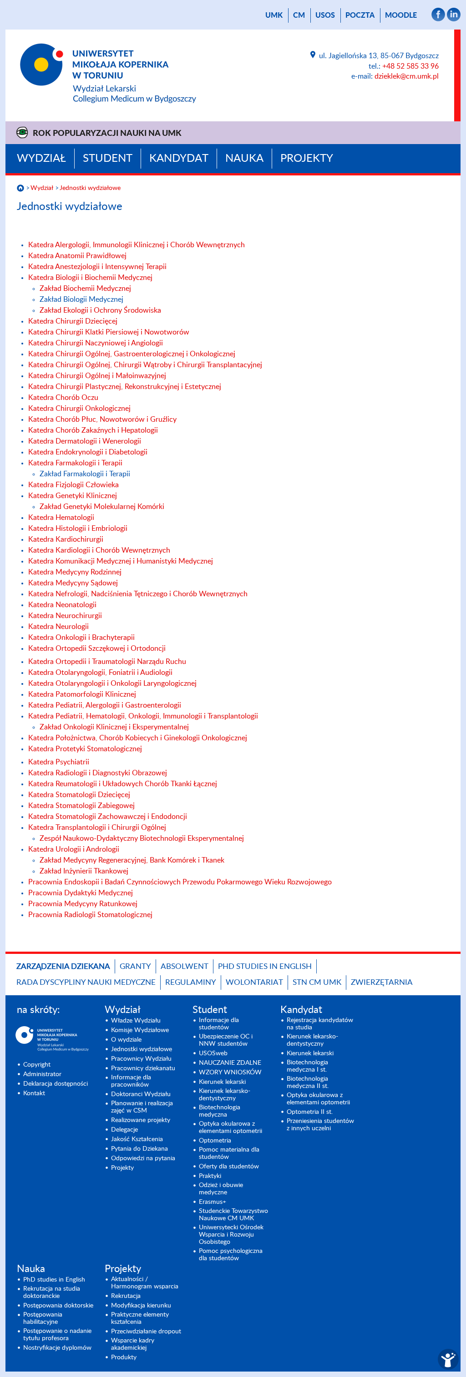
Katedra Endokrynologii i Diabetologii (87, 452)
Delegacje (124, 1130)
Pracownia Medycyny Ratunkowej (82, 904)
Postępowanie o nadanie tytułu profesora (57, 1335)
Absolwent (184, 966)
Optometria (215, 1141)
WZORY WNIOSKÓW (230, 1072)
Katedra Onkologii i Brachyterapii (81, 637)
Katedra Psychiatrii (58, 762)
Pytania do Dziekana (139, 1149)
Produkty (124, 1357)
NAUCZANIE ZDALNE (230, 1063)
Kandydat (178, 158)
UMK (274, 15)
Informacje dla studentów (219, 1024)
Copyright (37, 1065)
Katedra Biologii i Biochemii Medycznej (90, 277)
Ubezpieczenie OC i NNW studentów (226, 1040)
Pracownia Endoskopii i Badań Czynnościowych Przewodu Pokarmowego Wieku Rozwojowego (180, 882)
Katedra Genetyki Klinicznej (72, 495)
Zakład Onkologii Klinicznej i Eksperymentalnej (114, 727)
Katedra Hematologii (61, 517)
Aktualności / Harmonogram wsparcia (144, 1283)
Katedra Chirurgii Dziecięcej (72, 321)
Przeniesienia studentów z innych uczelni (320, 1125)
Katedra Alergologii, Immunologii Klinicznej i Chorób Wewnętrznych (136, 245)
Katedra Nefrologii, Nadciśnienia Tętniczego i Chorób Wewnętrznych (138, 594)
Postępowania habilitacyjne (42, 1318)
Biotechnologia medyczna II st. (308, 1082)
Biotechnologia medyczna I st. (307, 1066)
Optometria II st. (310, 1112)
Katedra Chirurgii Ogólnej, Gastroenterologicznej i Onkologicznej (131, 354)
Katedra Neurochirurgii (65, 615)
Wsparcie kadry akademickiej (132, 1344)
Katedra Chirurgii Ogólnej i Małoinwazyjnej (97, 375)
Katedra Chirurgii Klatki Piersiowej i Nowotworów (108, 332)
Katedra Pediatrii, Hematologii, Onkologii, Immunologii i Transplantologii (143, 716)
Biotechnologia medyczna (219, 1111)
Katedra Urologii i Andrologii (73, 849)
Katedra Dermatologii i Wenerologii (84, 441)
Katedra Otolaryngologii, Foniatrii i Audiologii (100, 672)
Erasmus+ (212, 1202)
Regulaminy (190, 982)
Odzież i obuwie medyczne (221, 1189)
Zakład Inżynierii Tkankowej (84, 871)
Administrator (42, 1074)
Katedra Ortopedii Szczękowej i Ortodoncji (97, 648)
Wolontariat (254, 982)
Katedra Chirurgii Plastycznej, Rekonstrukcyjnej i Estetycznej (124, 386)
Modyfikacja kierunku (141, 1305)
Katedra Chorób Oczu (63, 397)
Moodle (401, 15)
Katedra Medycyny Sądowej (73, 583)
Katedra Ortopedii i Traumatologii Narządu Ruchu (107, 661)
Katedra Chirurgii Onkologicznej (79, 408)
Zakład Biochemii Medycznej (85, 288)
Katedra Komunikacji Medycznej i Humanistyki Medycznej (120, 561)
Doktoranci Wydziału (141, 1094)
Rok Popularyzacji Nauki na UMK (107, 134)
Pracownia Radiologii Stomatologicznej (90, 914)
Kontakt (34, 1093)
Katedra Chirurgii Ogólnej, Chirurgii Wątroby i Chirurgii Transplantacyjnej (146, 365)
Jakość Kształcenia (137, 1139)
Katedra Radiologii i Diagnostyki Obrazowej (97, 773)
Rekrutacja (126, 1296)
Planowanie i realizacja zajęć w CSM (142, 1107)
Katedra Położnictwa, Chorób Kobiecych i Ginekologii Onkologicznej (137, 738)
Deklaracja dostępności (55, 1084)
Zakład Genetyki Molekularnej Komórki (102, 506)
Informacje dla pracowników (131, 1081)
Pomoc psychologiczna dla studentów (231, 1255)
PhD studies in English (265, 966)
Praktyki (210, 1176)
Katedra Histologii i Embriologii (77, 528)
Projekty (306, 158)
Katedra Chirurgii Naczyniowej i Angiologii (95, 343)
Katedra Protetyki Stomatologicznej (85, 749)
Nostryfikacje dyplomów (57, 1348)
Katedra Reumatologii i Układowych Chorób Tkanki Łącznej (122, 784)
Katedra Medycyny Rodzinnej (75, 572)
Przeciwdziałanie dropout (146, 1331)
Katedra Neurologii (58, 626)
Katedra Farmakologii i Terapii (75, 463)
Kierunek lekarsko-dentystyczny (224, 1095)
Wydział (41, 158)
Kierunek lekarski (222, 1082)
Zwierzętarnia (382, 982)
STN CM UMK (317, 982)
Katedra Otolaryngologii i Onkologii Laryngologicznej (112, 683)
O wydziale (126, 1040)
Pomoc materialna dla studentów (229, 1153)
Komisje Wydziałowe (140, 1030)
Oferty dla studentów (229, 1166)
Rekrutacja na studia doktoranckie (51, 1292)
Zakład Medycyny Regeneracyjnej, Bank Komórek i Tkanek (132, 860)
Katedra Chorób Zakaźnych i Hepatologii (93, 430)
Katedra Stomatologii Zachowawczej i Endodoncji (107, 816)
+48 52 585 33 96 (410, 66)
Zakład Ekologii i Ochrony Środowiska (100, 310)
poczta (360, 15)
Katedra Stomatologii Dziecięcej (79, 794)
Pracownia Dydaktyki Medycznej (80, 893)
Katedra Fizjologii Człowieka (73, 485)
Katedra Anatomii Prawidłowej (77, 255)
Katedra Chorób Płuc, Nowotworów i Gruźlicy (102, 419)
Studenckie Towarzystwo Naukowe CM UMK (233, 1215)
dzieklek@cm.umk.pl (407, 76)
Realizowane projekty (140, 1120)
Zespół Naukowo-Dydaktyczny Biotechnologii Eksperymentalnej (142, 838)
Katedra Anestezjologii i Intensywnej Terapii (97, 266)
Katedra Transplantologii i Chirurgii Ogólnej (97, 827)
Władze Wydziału (136, 1021)
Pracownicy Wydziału (141, 1059)
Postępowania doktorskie (58, 1305)
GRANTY (135, 966)
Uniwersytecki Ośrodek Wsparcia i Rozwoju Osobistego (231, 1234)
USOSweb (213, 1053)
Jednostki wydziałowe (90, 188)
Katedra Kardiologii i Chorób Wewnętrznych (99, 550)
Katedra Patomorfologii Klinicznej (82, 694)
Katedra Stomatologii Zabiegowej (81, 805)
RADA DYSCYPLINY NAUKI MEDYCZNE (86, 982)
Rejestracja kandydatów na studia (320, 1024)
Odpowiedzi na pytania (143, 1158)
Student (107, 158)
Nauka (244, 158)
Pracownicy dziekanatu (143, 1068)
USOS (325, 15)
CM (299, 15)
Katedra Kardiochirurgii (65, 539)
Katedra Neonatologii (62, 605)
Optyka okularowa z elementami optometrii (230, 1127)
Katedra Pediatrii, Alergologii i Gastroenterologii (104, 705)
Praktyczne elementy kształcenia (140, 1318)
